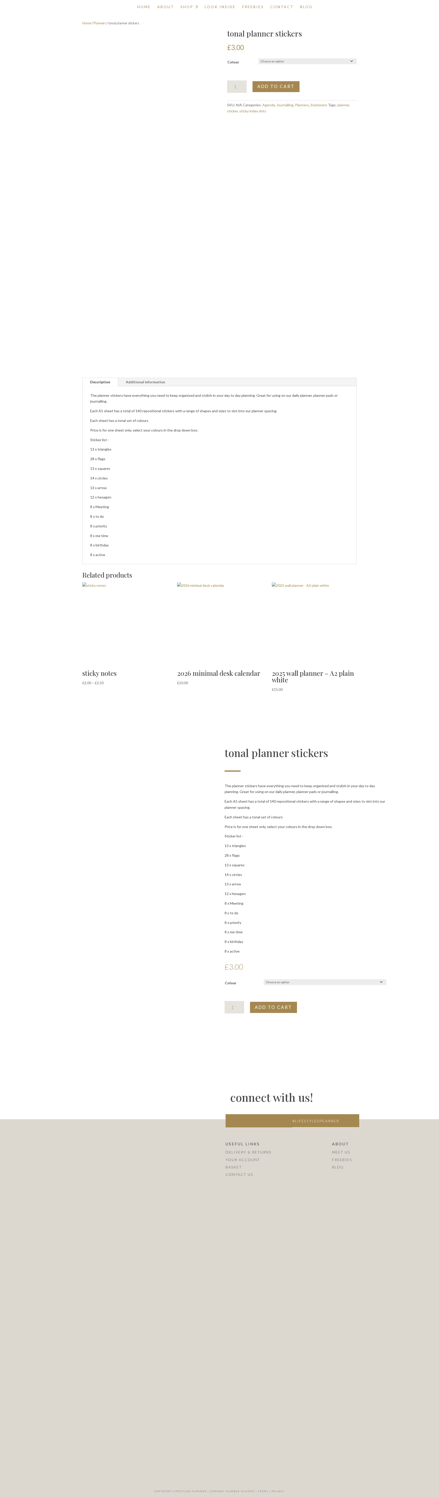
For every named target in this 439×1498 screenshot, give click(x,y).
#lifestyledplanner (315, 1121)
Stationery (318, 105)
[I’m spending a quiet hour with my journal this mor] (44, 1375)
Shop (186, 7)
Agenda (268, 105)
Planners (99, 23)
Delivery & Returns (248, 1152)
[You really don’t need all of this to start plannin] (44, 1144)
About (165, 7)
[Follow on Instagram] (232, 1121)
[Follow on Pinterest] (264, 1121)
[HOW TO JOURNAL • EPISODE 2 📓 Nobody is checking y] (113, 1156)
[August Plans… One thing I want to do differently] (113, 1369)
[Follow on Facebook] (243, 1121)
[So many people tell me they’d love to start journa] (181, 1318)
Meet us (341, 1152)
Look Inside (220, 7)
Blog (306, 7)
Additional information (145, 382)
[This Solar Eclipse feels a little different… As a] (181, 1168)
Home (144, 7)
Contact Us (239, 1174)
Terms (263, 1491)
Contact (282, 7)
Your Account (243, 1160)
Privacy (278, 1491)
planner (343, 105)
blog (338, 1167)
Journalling (284, 105)
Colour (233, 62)
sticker (232, 111)
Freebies (253, 7)
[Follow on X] (253, 1121)
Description (100, 382)
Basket (234, 1167)
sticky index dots (252, 111)
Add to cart (276, 86)
